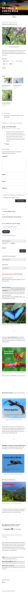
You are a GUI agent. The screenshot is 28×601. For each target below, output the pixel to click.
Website (4, 188)
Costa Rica (7, 113)
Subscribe (6, 231)
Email (4, 181)
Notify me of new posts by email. (11, 197)
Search (4, 248)
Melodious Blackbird (6, 85)
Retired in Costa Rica (10, 10)
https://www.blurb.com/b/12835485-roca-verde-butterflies (14, 375)
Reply (7, 144)
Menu (14, 16)
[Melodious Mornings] (18, 80)
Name (4, 174)
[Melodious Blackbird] (7, 80)
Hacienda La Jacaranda (10, 115)
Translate (12, 243)
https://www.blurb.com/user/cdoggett (11, 279)
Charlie (15, 22)
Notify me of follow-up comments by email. (14, 195)
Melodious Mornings (17, 85)
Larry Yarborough (11, 126)
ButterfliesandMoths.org (9, 561)
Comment (5, 156)
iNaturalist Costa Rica (8, 565)
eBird (3, 557)
